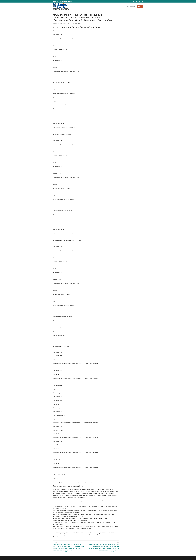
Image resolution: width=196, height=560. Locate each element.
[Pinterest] (142, 1)
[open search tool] (128, 6)
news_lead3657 (58, 23)
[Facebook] (131, 1)
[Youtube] (136, 1)
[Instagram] (139, 1)
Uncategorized (76, 23)
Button (140, 6)
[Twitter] (134, 1)
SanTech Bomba (61, 9)
